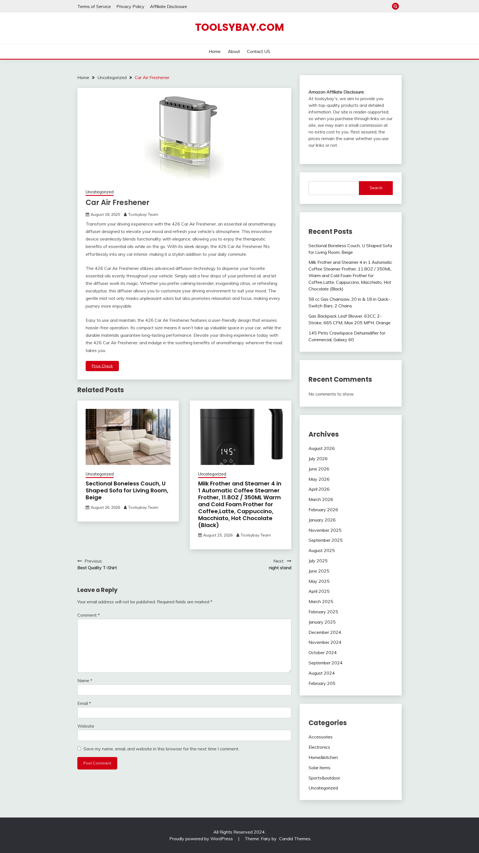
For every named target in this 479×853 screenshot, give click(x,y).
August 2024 (322, 673)
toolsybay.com (239, 27)
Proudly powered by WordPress (201, 838)
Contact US (258, 51)
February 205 (322, 683)
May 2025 (319, 581)
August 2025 (322, 550)
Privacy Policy (130, 6)
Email (84, 703)
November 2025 (325, 530)
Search (376, 187)
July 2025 (318, 560)
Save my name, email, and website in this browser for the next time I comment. (161, 748)
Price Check (102, 365)
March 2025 (321, 601)
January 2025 (322, 622)
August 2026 (322, 448)
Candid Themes (294, 838)
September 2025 (326, 540)
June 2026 (319, 469)
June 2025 (319, 571)
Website (85, 726)
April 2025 (319, 591)
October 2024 (323, 652)
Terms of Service (94, 6)
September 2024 (326, 662)
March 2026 (321, 499)
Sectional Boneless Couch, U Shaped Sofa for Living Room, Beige (127, 490)
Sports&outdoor (324, 778)
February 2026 (323, 509)
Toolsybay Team (143, 214)
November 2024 (325, 642)
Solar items (319, 767)
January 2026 (322, 520)
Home (215, 51)
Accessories (321, 737)
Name (84, 680)
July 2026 (318, 458)
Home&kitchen (323, 757)
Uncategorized (100, 191)
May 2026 (319, 479)
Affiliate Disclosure (168, 6)
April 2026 (319, 489)
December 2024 (325, 632)
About (234, 51)
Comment (88, 615)
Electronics (319, 747)
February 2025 (323, 611)
